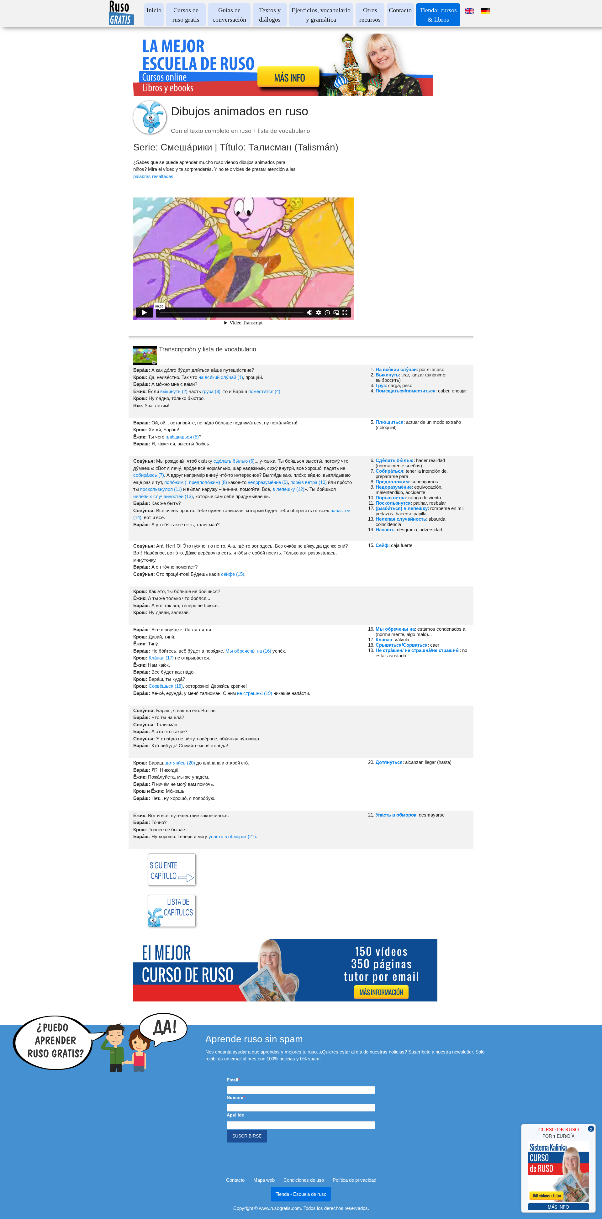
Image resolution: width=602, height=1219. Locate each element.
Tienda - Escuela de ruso (301, 1194)
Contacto (400, 10)
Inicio (153, 10)
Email (232, 1079)
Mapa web (264, 1180)
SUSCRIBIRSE (246, 1135)
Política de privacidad (354, 1180)
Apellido (236, 1114)
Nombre (235, 1097)
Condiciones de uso (303, 1180)
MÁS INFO (558, 1207)
